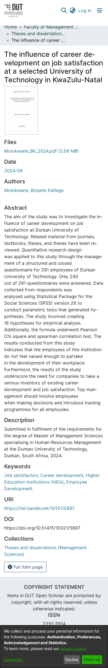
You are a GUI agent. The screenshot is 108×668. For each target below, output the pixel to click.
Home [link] (10, 27)
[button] (63, 10)
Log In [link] (85, 10)
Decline (71, 659)
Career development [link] (61, 475)
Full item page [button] (27, 567)
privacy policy (73, 648)
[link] (41, 151)
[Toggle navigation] (100, 10)
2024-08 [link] (13, 170)
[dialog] (54, 646)
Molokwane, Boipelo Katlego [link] (34, 190)
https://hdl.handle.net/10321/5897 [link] (39, 508)
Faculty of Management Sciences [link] (51, 27)
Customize (13, 659)
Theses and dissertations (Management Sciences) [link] (39, 33)
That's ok (92, 659)
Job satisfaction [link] (21, 475)
